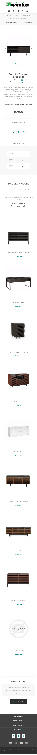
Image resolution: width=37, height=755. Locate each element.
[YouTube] (23, 736)
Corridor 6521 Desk (18, 302)
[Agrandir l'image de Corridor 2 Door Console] (18, 579)
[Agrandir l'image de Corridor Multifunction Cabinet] (18, 380)
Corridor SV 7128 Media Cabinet (18, 252)
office (25, 190)
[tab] (18, 143)
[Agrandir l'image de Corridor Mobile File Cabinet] (18, 330)
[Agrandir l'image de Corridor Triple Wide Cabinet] (18, 479)
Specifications (18, 143)
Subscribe (20, 701)
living (18, 190)
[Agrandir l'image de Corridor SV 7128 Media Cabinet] (18, 231)
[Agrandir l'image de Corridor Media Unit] (18, 529)
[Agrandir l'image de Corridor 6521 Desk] (18, 280)
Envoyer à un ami (19, 122)
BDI (22, 80)
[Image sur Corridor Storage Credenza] (18, 48)
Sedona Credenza (18, 451)
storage (10, 190)
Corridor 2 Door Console (18, 601)
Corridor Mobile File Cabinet (18, 352)
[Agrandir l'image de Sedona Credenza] (18, 429)
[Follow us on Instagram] (13, 736)
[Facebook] (18, 736)
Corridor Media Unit (18, 551)
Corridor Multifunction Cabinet (18, 402)
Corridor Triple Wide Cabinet (18, 501)
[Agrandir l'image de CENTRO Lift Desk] (18, 628)
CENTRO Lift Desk (18, 650)
